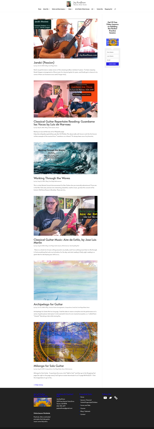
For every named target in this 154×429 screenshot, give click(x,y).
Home (39, 9)
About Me (45, 9)
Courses (83, 408)
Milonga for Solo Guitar (49, 366)
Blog (47, 65)
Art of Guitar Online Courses (82, 9)
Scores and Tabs (85, 405)
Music (70, 9)
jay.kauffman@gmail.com (64, 408)
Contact (83, 414)
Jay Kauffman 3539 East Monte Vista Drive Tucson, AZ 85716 (65, 401)
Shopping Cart (108, 9)
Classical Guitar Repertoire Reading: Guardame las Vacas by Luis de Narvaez (64, 122)
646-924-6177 (61, 406)
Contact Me (100, 9)
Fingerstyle (88, 402)
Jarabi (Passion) (44, 62)
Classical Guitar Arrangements (56, 307)
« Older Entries (38, 385)
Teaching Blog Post (74, 245)
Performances (58, 181)
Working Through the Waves (52, 178)
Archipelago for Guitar (48, 304)
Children (94, 402)
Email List (74, 307)
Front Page (51, 65)
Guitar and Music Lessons (58, 9)
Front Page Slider (82, 307)
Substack (87, 411)
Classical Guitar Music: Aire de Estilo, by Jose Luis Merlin (65, 241)
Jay (36, 65)
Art (92, 9)
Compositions (68, 307)
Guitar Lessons (51, 127)
